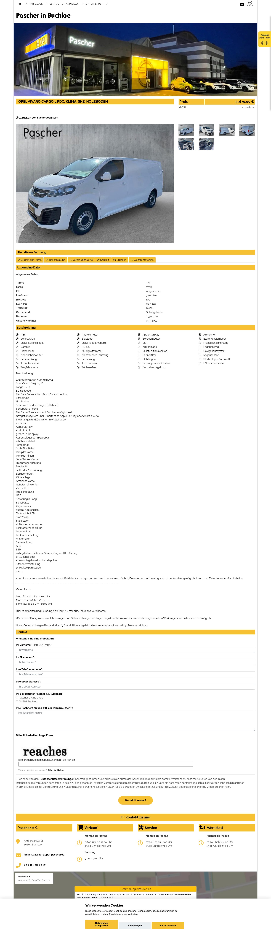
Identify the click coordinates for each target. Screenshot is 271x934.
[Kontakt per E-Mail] (242, 3)
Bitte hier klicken (56, 770)
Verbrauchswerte (82, 259)
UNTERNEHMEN (94, 4)
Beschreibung (56, 259)
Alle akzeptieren (167, 925)
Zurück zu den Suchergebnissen (38, 117)
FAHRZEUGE (36, 4)
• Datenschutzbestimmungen (56, 778)
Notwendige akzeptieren (101, 924)
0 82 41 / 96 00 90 (35, 864)
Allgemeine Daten (31, 259)
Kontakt (104, 259)
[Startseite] (250, 3)
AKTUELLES (72, 4)
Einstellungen (135, 925)
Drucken (121, 259)
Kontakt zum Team (264, 36)
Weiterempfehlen (143, 259)
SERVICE (54, 4)
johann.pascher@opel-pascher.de (44, 854)
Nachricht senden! (135, 800)
